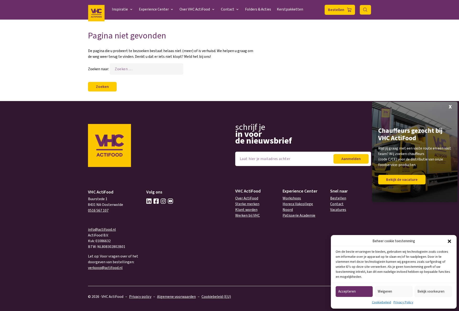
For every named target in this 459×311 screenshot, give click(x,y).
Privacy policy (140, 296)
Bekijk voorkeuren (430, 291)
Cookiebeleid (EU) (216, 296)
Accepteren (347, 291)
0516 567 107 (98, 210)
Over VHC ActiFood (195, 9)
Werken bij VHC (247, 215)
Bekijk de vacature (402, 179)
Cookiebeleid (381, 302)
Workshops (292, 198)
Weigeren (385, 291)
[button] (449, 241)
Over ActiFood (246, 198)
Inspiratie (120, 9)
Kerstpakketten (290, 9)
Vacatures (338, 209)
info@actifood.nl (102, 229)
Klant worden (246, 209)
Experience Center (154, 9)
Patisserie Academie (299, 215)
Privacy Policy (403, 302)
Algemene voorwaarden (176, 296)
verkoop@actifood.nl (105, 267)
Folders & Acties (258, 9)
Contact (227, 9)
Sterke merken (247, 204)
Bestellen (336, 9)
